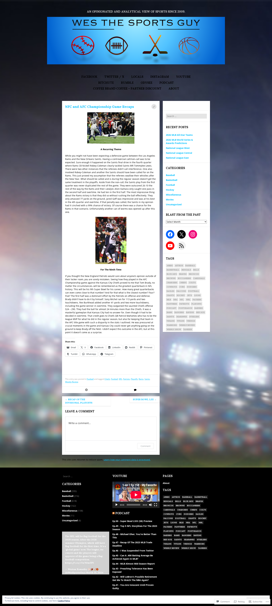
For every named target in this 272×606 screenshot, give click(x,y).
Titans (180, 321)
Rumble (127, 83)
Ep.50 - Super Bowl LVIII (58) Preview (132, 521)
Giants (170, 295)
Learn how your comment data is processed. (127, 459)
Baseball (170, 175)
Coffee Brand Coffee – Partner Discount (127, 88)
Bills (196, 270)
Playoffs (134, 379)
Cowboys (172, 287)
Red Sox (200, 312)
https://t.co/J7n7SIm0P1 (79, 562)
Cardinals (199, 278)
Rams (141, 379)
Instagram (159, 77)
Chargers (172, 282)
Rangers (179, 312)
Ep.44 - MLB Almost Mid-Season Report (133, 563)
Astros (179, 265)
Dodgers (192, 287)
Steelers (194, 316)
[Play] (116, 504)
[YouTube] (170, 245)
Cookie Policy (64, 600)
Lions (197, 295)
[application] (136, 494)
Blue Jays (172, 274)
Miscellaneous (173, 194)
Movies (170, 199)
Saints (147, 379)
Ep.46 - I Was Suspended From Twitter (133, 550)
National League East (177, 157)
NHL (188, 299)
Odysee (146, 83)
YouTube (183, 77)
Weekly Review (71, 382)
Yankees (187, 329)
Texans (171, 321)
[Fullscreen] (155, 504)
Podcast (166, 83)
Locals (137, 77)
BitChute (106, 83)
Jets (189, 295)
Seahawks (181, 316)
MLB (169, 299)
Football (90, 379)
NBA (175, 299)
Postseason (185, 308)
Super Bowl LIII (144, 399)
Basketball (171, 180)
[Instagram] (193, 234)
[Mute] (150, 504)
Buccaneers (184, 278)
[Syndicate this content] (113, 513)
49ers (170, 265)
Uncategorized (174, 204)
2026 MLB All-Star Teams (179, 134)
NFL (120, 379)
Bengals (186, 270)
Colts (192, 282)
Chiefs (107, 379)
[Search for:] (186, 116)
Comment (145, 446)
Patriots (126, 379)
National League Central (179, 152)
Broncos (194, 274)
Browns (171, 278)
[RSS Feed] (181, 245)
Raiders (199, 308)
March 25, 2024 (94, 572)
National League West (178, 147)
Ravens (190, 312)
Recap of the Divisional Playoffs (78, 401)
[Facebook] (170, 234)
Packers (197, 299)
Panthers (172, 304)
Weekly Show (174, 329)
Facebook (89, 77)
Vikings (191, 321)
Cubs (182, 287)
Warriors (172, 325)
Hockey (170, 189)
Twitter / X (114, 77)
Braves (183, 274)
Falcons (181, 291)
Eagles (170, 291)
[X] (181, 234)
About (173, 88)
